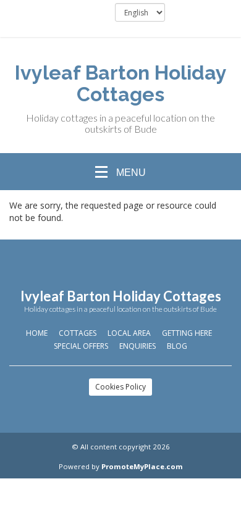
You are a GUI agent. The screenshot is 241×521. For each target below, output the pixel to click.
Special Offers (81, 346)
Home (37, 333)
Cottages (77, 333)
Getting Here (187, 333)
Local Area (129, 333)
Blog (177, 346)
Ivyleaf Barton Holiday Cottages (121, 83)
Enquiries (137, 346)
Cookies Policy (120, 386)
